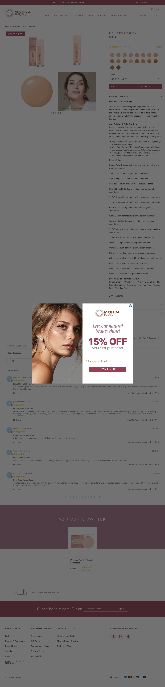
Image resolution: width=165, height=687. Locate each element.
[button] (107, 370)
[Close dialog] (130, 306)
